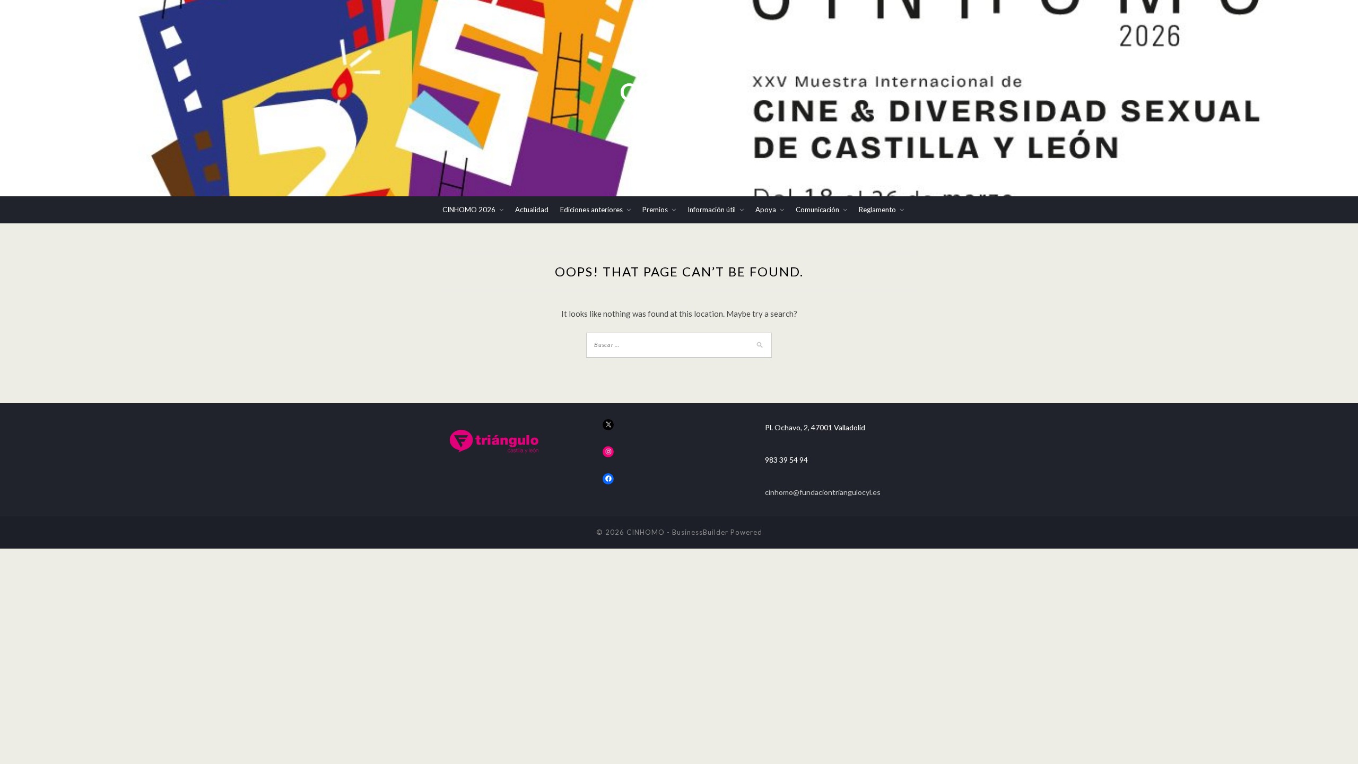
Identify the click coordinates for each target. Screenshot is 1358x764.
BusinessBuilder (700, 532)
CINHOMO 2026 (468, 209)
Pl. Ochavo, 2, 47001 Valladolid (815, 427)
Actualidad (532, 209)
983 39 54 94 (786, 459)
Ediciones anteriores (591, 209)
